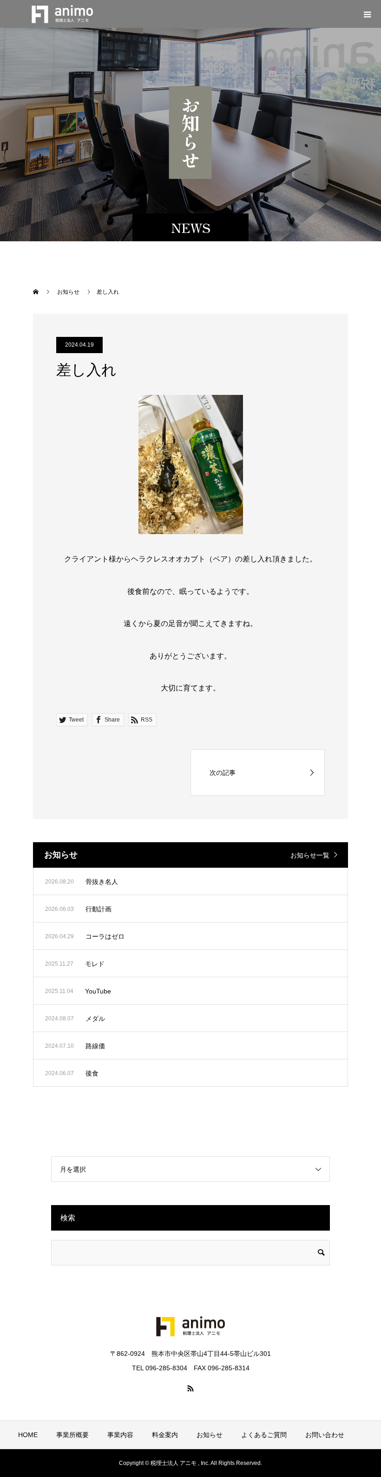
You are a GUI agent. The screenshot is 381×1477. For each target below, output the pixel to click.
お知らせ (210, 1434)
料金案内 (165, 1434)
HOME (28, 1434)
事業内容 (120, 1434)
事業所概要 (72, 1434)
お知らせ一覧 (309, 855)
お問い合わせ (324, 1434)
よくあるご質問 (264, 1434)
